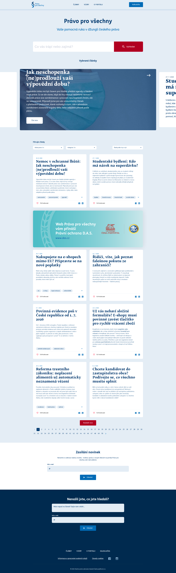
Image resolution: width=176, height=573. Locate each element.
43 (77, 433)
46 (88, 433)
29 (138, 429)
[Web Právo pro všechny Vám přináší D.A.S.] (88, 229)
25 (123, 429)
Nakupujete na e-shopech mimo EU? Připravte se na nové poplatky (59, 261)
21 (109, 429)
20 (106, 429)
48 (95, 433)
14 (84, 429)
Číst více (34, 120)
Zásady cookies (97, 558)
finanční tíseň (118, 197)
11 (74, 429)
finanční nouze (106, 197)
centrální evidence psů (44, 348)
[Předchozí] (34, 429)
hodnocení (44, 203)
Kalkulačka (136, 5)
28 (134, 429)
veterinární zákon (59, 348)
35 (49, 433)
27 (131, 429)
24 (120, 429)
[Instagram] (117, 558)
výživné (61, 407)
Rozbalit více (88, 423)
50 (102, 433)
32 (38, 433)
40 (66, 433)
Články (76, 5)
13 (81, 429)
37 (56, 433)
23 (116, 429)
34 (45, 433)
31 (34, 433)
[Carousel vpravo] (149, 75)
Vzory (86, 5)
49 (99, 433)
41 (70, 433)
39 (63, 433)
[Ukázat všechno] (81, 197)
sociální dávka (130, 197)
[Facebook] (79, 203)
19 (102, 429)
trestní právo (51, 407)
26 (127, 429)
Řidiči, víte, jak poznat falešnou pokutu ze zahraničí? (113, 261)
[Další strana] (105, 433)
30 (141, 429)
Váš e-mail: (50, 464)
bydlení (96, 197)
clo (38, 291)
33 (41, 433)
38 (59, 433)
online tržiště (67, 291)
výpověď (64, 197)
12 (77, 429)
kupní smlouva (56, 291)
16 (91, 429)
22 (113, 429)
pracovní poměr (53, 197)
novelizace (41, 407)
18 (99, 429)
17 (95, 429)
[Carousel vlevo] (27, 75)
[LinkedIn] (82, 203)
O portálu (98, 5)
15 (88, 429)
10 (70, 429)
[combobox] (73, 47)
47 (91, 433)
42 (74, 433)
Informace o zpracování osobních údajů (72, 558)
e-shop (45, 291)
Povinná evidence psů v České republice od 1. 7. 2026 (56, 315)
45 (84, 433)
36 (52, 433)
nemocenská (41, 197)
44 (81, 433)
